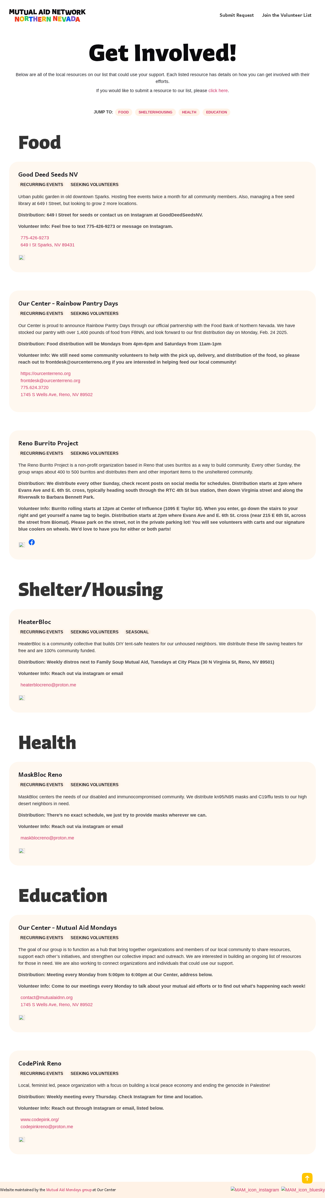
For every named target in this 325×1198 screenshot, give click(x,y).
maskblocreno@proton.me (47, 837)
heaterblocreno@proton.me (48, 684)
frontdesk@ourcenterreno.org (50, 380)
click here (218, 90)
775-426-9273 (35, 237)
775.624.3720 (34, 387)
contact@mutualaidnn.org (47, 997)
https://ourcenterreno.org (46, 373)
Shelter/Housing (155, 112)
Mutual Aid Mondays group (69, 1190)
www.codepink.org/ (40, 1119)
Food (123, 112)
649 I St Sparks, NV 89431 (48, 244)
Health (189, 112)
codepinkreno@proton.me (47, 1126)
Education (216, 112)
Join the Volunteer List (287, 15)
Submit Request (237, 15)
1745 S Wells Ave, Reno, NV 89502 (57, 394)
